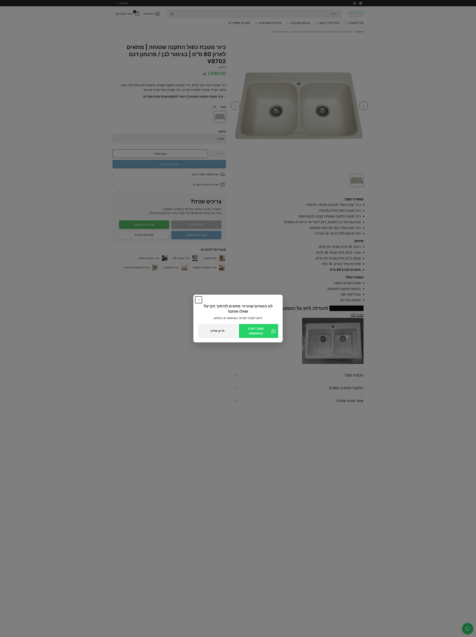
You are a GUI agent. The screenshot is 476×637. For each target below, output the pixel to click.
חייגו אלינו (217, 331)
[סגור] (198, 299)
